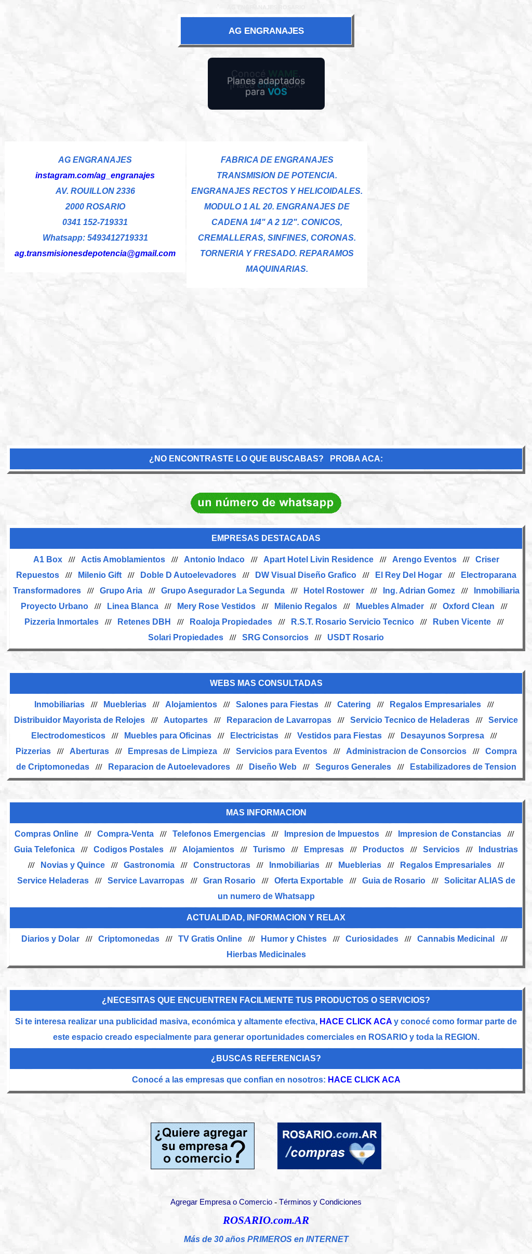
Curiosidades (371, 938)
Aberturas (89, 751)
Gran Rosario (229, 880)
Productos (383, 849)
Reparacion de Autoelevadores (169, 766)
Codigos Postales (129, 849)
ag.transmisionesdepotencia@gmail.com (95, 253)
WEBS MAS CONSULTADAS (266, 683)
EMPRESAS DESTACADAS (266, 538)
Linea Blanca (132, 606)
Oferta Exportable (308, 880)
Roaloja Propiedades (231, 621)
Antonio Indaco (214, 559)
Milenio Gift (100, 575)
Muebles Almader (390, 606)
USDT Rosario (355, 637)
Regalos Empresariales (435, 704)
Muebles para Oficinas (167, 735)
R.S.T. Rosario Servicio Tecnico (352, 621)
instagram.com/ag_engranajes (95, 175)
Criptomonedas (128, 938)
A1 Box (47, 559)
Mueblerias (125, 704)
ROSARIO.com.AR (266, 1220)
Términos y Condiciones (320, 1202)
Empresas (324, 849)
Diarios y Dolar (50, 938)
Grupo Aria (121, 590)
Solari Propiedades (185, 637)
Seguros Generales (353, 766)
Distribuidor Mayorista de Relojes (79, 720)
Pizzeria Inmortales (61, 621)
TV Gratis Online (210, 938)
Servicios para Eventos (281, 751)
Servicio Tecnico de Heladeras (410, 720)
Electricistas (254, 735)
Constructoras (221, 865)
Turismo (269, 849)
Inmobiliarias (59, 704)
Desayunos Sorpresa (442, 735)
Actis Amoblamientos (123, 559)
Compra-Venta (125, 833)
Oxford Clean (469, 606)
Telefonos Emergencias (218, 833)
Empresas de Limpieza (172, 751)
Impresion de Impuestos (331, 833)
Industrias (498, 849)
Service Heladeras (53, 880)
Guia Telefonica (44, 849)
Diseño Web (273, 766)
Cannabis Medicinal (456, 938)
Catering (354, 704)
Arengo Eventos (424, 559)
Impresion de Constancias (449, 833)
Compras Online (46, 833)
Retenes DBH (144, 621)
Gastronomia (149, 865)
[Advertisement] (266, 361)
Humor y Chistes (294, 938)
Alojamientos (191, 704)
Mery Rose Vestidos (216, 606)
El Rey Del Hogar (408, 575)
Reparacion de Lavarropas (279, 720)
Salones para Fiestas (277, 704)
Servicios (441, 849)
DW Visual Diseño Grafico (305, 575)
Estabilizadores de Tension (463, 766)
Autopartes (186, 720)
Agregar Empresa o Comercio (221, 1202)
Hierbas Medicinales (266, 954)
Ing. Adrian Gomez (419, 590)
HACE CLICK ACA (356, 1021)
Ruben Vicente (462, 621)
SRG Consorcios (275, 637)
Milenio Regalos (305, 606)
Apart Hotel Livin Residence (318, 559)
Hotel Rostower (333, 590)
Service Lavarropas (146, 880)
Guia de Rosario (393, 880)
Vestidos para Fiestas (339, 735)
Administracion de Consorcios (406, 751)
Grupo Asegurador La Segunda (223, 590)
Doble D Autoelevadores (188, 575)
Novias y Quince (73, 865)
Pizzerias (33, 751)
